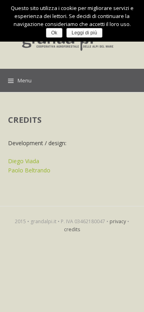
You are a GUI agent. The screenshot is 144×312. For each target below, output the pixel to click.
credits (72, 229)
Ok (54, 33)
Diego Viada (23, 161)
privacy (118, 221)
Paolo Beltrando (29, 170)
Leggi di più (84, 33)
